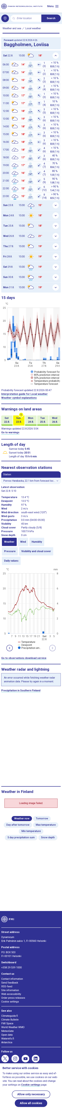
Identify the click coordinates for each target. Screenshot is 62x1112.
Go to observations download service (23, 658)
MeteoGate (7, 1031)
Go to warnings (10, 432)
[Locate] (5, 18)
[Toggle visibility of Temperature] (26, 641)
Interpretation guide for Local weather (24, 394)
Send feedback (9, 982)
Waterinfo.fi (7, 1038)
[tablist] (31, 551)
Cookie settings (10, 1001)
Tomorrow (42, 818)
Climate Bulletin (10, 1019)
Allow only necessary (31, 1094)
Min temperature (31, 831)
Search (51, 18)
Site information (10, 990)
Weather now (21, 818)
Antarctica (6, 1042)
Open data (7, 1034)
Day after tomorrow (17, 824)
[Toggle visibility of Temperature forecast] (44, 383)
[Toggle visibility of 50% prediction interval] (45, 377)
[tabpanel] (31, 608)
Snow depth (48, 837)
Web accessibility (11, 994)
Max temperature (46, 824)
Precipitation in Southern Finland (20, 690)
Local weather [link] (33, 28)
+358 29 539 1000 (11, 967)
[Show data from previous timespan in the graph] (9, 648)
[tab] (9, 542)
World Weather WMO (12, 1027)
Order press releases (13, 997)
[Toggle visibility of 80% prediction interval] (45, 374)
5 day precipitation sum (21, 837)
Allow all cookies (31, 1103)
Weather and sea (12, 28)
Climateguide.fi (9, 1015)
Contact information (12, 978)
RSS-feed (6, 986)
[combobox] (27, 18)
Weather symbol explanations (19, 397)
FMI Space (7, 1023)
